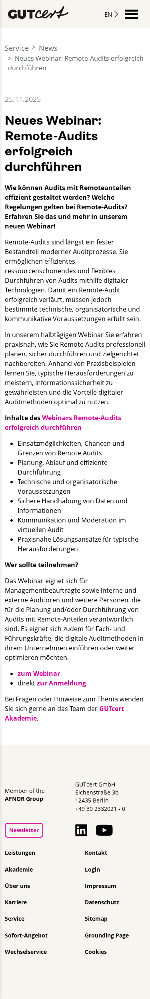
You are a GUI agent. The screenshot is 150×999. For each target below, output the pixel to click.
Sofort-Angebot (26, 935)
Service (17, 48)
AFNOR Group (24, 798)
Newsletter (24, 830)
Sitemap (96, 918)
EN (108, 14)
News (48, 48)
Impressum (100, 886)
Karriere (16, 902)
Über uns (17, 886)
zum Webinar (39, 673)
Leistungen (20, 852)
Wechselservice (26, 951)
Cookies (96, 951)
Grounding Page (107, 935)
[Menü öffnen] (131, 13)
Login (92, 869)
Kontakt (96, 852)
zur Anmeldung (61, 683)
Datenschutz (102, 902)
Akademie (19, 869)
